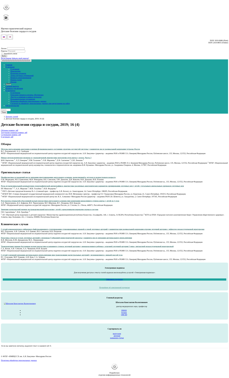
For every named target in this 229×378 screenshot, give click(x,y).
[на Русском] (4, 38)
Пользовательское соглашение (22, 99)
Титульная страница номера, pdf (14, 133)
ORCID (124, 315)
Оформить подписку (114, 279)
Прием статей (16, 80)
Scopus (124, 313)
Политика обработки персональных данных (28, 101)
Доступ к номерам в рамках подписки (26, 97)
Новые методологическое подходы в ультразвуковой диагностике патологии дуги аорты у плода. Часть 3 (46, 158)
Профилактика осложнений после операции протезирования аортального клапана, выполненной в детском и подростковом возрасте (58, 177)
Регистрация (6, 58)
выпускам (117, 334)
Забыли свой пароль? (20, 58)
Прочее (13, 82)
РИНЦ (124, 310)
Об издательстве (12, 106)
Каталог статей (12, 117)
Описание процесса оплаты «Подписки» (27, 95)
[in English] (10, 38)
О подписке (15, 93)
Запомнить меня (10, 54)
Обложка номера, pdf (9, 130)
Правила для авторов (14, 88)
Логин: (4, 48)
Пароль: (4, 51)
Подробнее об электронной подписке (114, 288)
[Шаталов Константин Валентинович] (20, 304)
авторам (117, 336)
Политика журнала (18, 73)
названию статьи (117, 338)
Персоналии (15, 71)
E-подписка (10, 91)
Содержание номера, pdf (11, 135)
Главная (9, 65)
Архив (8, 84)
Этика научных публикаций (22, 76)
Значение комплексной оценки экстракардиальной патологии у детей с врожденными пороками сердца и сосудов (49, 209)
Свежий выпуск (12, 86)
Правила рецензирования (20, 78)
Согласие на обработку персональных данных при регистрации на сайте (40, 103)
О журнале (10, 67)
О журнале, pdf (7, 137)
